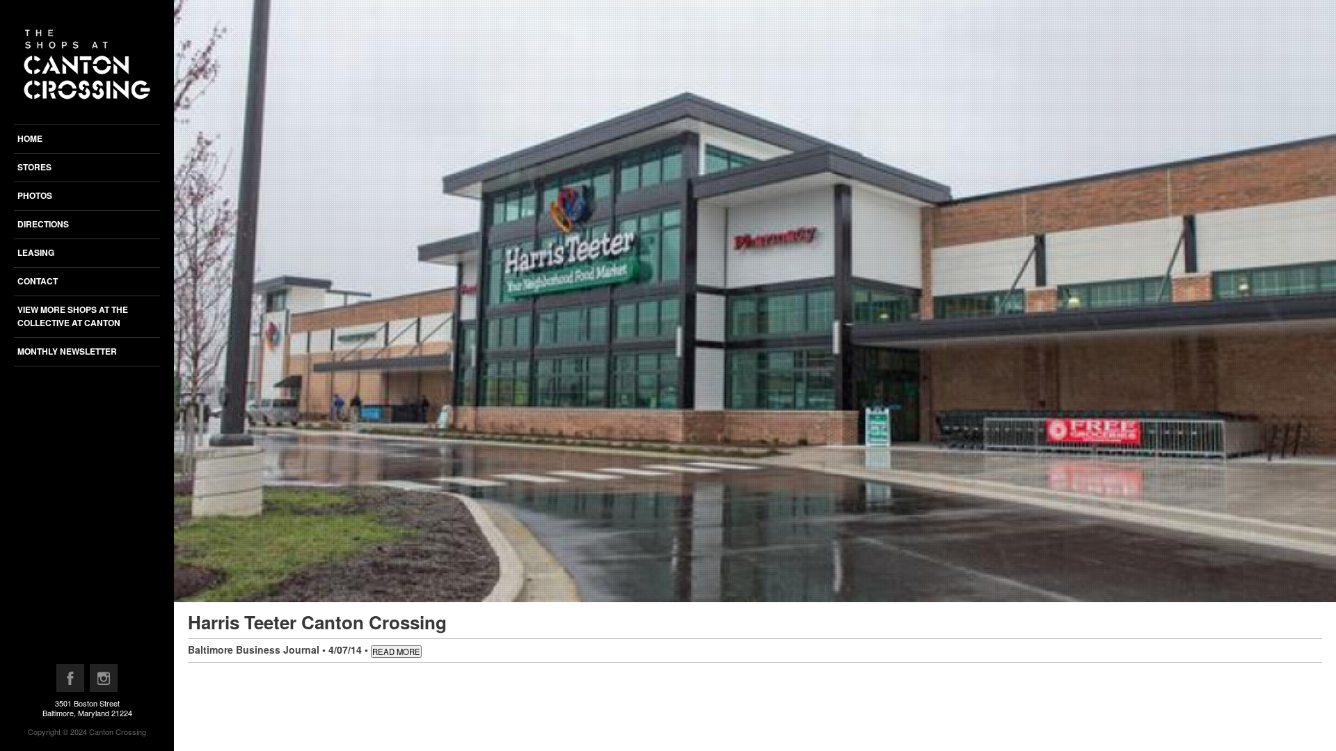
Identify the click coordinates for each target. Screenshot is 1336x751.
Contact (37, 281)
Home (29, 138)
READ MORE (396, 651)
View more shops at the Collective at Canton (72, 316)
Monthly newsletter (67, 351)
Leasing (35, 252)
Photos (34, 195)
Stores (34, 167)
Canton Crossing (117, 731)
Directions (43, 224)
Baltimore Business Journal (253, 649)
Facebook (71, 681)
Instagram (104, 681)
